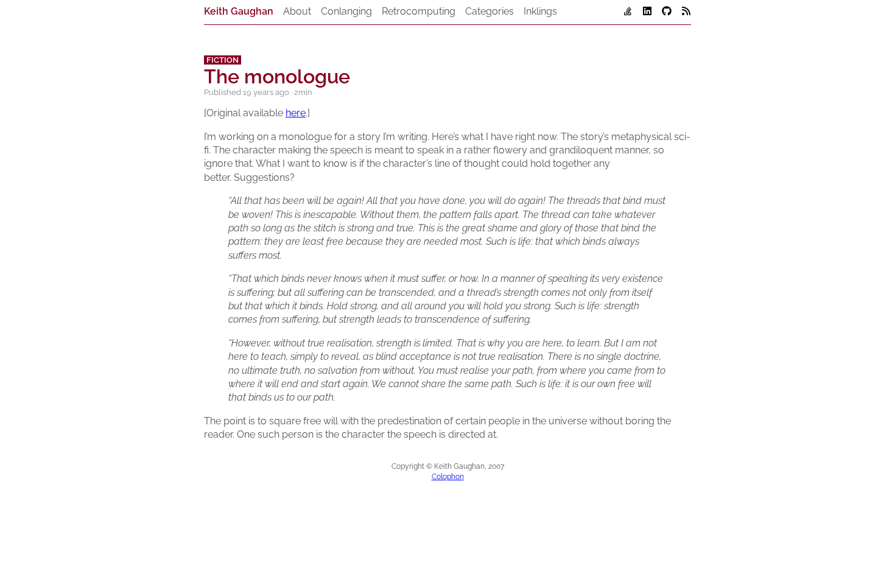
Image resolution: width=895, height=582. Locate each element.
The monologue (277, 76)
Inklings (540, 11)
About (297, 11)
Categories (489, 11)
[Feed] (686, 12)
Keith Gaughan (238, 11)
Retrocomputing (418, 11)
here (296, 113)
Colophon (448, 476)
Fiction (222, 60)
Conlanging (346, 11)
